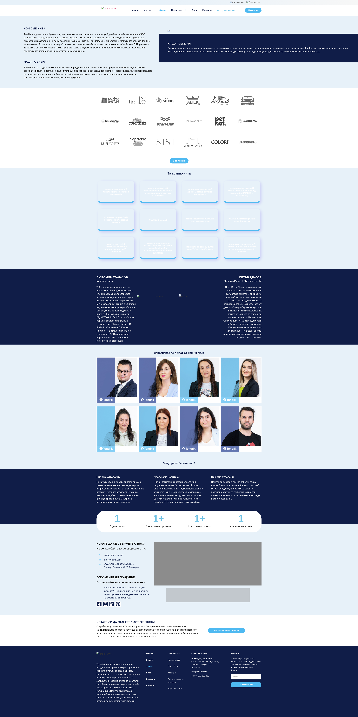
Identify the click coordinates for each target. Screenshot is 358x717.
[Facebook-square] (98, 708)
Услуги (149, 660)
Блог (148, 673)
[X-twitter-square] (115, 708)
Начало (150, 653)
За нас (149, 666)
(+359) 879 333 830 (226, 10)
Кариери (150, 679)
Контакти (150, 685)
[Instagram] (104, 708)
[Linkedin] (110, 708)
